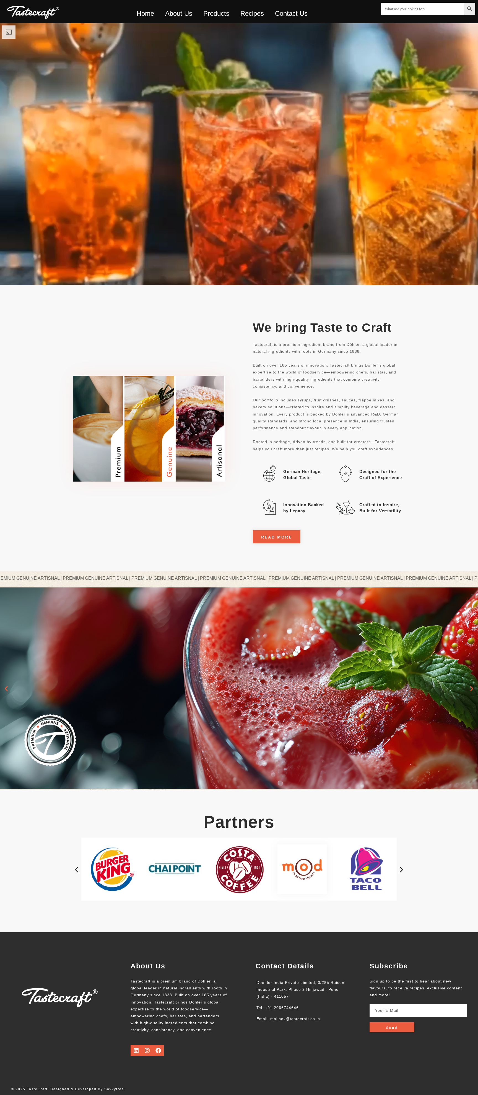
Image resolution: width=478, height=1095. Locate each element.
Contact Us (291, 13)
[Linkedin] (136, 1050)
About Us (178, 13)
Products (216, 13)
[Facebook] (158, 1050)
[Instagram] (147, 1050)
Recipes (252, 13)
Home (145, 13)
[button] (6, 688)
